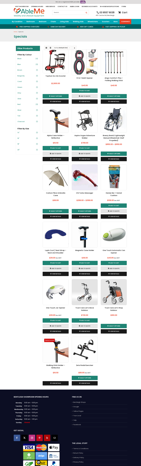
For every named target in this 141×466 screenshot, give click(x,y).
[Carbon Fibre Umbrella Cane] (56, 177)
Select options (56, 96)
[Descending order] (74, 48)
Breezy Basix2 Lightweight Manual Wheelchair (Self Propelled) (114, 138)
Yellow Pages (78, 411)
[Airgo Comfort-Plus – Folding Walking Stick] (114, 62)
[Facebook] (17, 438)
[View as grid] (46, 48)
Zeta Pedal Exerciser (84, 365)
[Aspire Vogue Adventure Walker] (85, 120)
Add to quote (85, 96)
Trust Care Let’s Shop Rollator (114, 309)
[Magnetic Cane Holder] (85, 235)
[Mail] (54, 438)
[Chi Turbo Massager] (85, 177)
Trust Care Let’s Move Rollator (84, 309)
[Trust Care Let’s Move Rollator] (85, 292)
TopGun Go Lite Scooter (56, 76)
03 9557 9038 (107, 12)
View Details (56, 101)
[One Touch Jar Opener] (56, 292)
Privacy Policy (78, 462)
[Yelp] (47, 438)
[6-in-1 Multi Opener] (85, 62)
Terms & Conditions (80, 448)
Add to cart (85, 90)
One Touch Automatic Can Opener (114, 251)
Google (76, 407)
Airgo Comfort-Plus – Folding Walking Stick (114, 79)
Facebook (77, 424)
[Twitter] (24, 438)
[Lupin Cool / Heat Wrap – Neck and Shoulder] (56, 235)
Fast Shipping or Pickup (115, 27)
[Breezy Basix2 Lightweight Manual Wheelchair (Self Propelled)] (114, 120)
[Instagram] (32, 438)
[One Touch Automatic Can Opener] (114, 235)
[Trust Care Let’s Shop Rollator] (114, 292)
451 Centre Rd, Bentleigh (105, 15)
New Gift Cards (86, 27)
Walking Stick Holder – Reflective (55, 366)
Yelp (75, 420)
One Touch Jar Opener (55, 308)
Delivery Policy (78, 457)
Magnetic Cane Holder (84, 250)
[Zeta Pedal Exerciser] (85, 350)
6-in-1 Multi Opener (85, 78)
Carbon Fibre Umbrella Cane (55, 194)
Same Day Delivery (58, 27)
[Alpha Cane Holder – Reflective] (56, 120)
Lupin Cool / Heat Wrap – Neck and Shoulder (55, 251)
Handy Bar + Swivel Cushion (114, 194)
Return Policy (78, 453)
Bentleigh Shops (79, 402)
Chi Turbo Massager (84, 193)
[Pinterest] (39, 438)
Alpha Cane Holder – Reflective (55, 136)
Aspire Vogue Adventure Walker (84, 136)
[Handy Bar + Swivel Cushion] (114, 177)
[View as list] (50, 48)
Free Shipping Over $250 (29, 27)
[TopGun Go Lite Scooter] (56, 61)
